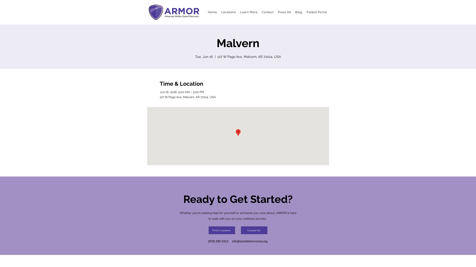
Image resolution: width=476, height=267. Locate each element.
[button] (249, 12)
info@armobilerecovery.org (250, 241)
